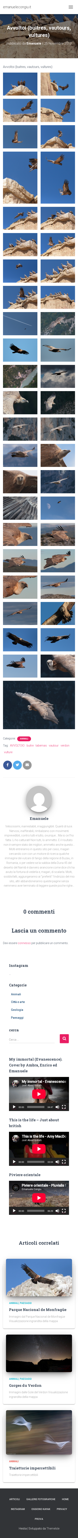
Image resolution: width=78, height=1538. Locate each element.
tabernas (41, 745)
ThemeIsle (52, 1528)
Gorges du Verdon (25, 1385)
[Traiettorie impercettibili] (39, 1432)
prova (39, 1519)
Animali (24, 739)
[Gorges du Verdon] (39, 1353)
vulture (8, 752)
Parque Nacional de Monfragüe (37, 1309)
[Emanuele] (39, 798)
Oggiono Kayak (40, 1509)
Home (65, 1499)
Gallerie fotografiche (40, 1499)
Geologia (17, 1009)
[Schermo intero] (64, 1107)
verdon (65, 745)
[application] (39, 1094)
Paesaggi (17, 1017)
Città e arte (18, 1002)
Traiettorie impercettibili (32, 1468)
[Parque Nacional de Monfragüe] (39, 1277)
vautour (54, 745)
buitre (30, 745)
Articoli (14, 1499)
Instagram (18, 1509)
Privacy (62, 1509)
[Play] (14, 1107)
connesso (24, 943)
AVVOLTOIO (17, 745)
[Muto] (57, 1107)
